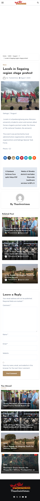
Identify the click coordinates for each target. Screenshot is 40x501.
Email (5, 344)
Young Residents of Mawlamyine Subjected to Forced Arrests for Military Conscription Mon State (18, 231)
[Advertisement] (20, 30)
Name (5, 334)
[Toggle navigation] (2, 2)
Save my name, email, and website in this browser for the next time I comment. (18, 366)
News (5, 65)
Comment (7, 305)
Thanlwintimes (13, 78)
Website (6, 353)
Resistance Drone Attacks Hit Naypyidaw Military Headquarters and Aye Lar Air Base (19, 470)
